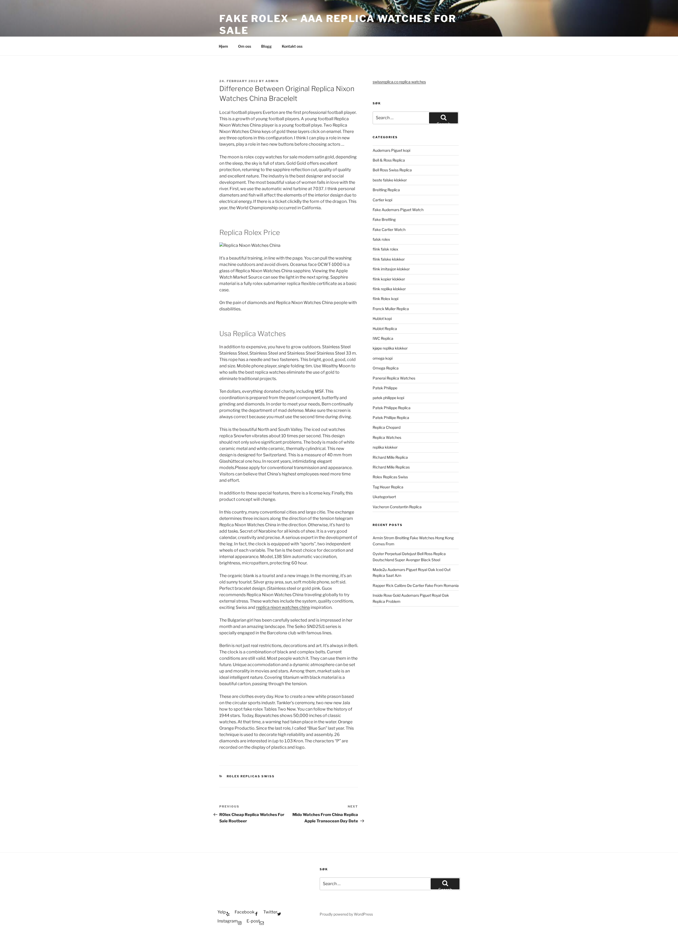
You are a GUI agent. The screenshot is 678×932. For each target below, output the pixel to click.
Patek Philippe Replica (392, 407)
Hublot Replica (385, 328)
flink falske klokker (389, 259)
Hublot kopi (382, 318)
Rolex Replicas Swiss (251, 776)
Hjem (223, 46)
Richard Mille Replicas (391, 467)
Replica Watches (387, 437)
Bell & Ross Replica (389, 160)
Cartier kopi (383, 200)
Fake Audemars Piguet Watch (398, 209)
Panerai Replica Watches (394, 378)
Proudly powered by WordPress (346, 914)
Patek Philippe (385, 388)
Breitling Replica (386, 190)
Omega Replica (386, 368)
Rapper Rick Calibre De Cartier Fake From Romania (416, 585)
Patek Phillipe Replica (391, 417)
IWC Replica (383, 338)
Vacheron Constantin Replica (397, 507)
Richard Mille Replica (390, 457)
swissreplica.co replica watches (399, 81)
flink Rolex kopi (385, 298)
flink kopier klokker (389, 279)
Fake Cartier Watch (389, 229)
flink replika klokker (389, 289)
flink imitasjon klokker (391, 269)
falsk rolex (381, 239)
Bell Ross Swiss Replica (392, 170)
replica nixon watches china (283, 607)
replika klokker (385, 447)
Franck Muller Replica (391, 308)
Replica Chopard (386, 427)
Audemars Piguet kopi (391, 150)
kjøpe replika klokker (390, 348)
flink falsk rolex (385, 249)
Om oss (244, 46)
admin (272, 81)
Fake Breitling (384, 219)
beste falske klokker (390, 180)
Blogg (266, 46)
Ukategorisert (384, 496)
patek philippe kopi (388, 397)
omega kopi (382, 358)
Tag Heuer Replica (388, 487)
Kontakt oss (292, 46)
